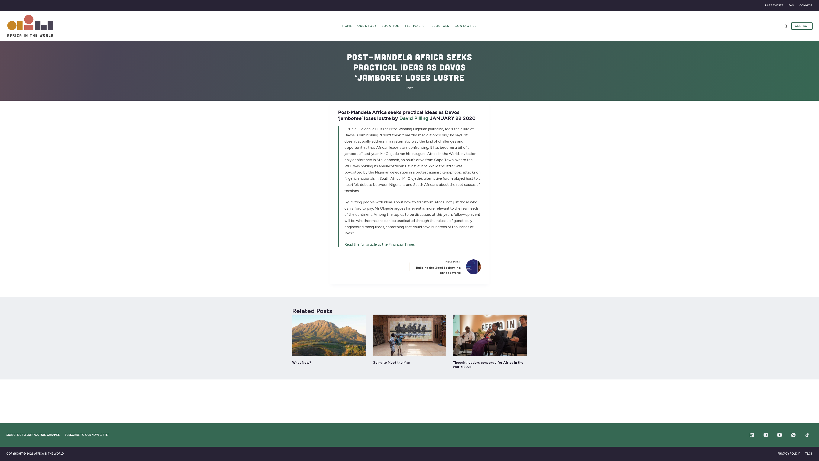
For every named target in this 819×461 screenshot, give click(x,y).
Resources (439, 26)
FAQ (791, 5)
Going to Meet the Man (391, 362)
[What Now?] (329, 335)
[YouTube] (779, 435)
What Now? (301, 362)
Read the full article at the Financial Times (379, 244)
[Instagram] (765, 435)
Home (347, 26)
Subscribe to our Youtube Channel (33, 434)
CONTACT (802, 26)
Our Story (366, 26)
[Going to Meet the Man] (410, 335)
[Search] (785, 26)
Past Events (774, 5)
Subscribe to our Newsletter (87, 434)
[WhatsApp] (793, 435)
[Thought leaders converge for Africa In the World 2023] (490, 335)
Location (390, 26)
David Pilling (413, 118)
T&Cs (809, 453)
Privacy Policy (789, 453)
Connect (806, 5)
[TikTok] (807, 435)
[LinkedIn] (751, 435)
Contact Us (466, 26)
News (409, 88)
